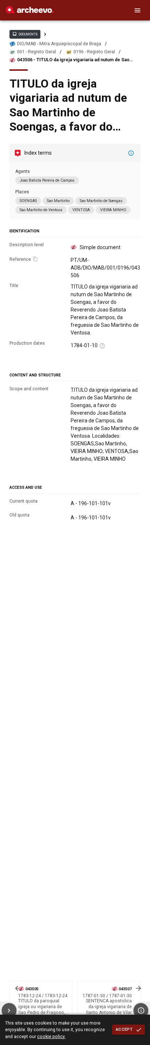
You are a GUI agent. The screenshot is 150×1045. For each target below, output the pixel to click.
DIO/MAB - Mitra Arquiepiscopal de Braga (59, 43)
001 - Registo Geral (36, 51)
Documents (24, 34)
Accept (124, 1029)
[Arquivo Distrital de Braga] (30, 12)
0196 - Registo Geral (94, 51)
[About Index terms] (131, 153)
